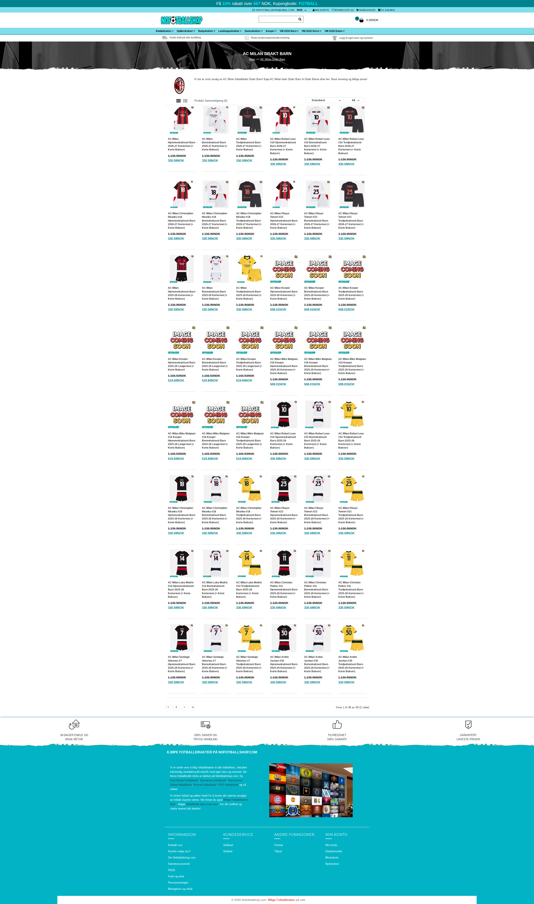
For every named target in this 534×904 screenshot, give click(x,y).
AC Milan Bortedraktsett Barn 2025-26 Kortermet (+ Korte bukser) (214, 293)
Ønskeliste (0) (344, 10)
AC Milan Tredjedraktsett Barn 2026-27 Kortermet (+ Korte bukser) (249, 144)
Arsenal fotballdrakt (205, 784)
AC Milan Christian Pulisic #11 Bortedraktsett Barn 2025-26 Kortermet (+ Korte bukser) (317, 589)
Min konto (322, 10)
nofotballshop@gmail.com (275, 10)
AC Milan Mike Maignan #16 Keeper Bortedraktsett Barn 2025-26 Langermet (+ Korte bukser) (215, 440)
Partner (278, 845)
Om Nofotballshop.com (182, 857)
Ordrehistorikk (333, 851)
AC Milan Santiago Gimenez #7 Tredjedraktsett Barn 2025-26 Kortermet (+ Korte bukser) (249, 664)
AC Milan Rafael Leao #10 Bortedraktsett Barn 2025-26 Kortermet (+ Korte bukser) (317, 440)
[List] (185, 100)
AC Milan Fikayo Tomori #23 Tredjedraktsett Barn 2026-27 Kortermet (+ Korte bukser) (351, 220)
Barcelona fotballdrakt (213, 780)
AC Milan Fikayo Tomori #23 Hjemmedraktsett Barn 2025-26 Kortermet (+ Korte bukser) (283, 515)
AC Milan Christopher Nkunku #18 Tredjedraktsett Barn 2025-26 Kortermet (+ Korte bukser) (249, 515)
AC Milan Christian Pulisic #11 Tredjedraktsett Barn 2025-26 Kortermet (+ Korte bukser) (351, 589)
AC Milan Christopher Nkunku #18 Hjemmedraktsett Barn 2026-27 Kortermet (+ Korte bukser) (181, 220)
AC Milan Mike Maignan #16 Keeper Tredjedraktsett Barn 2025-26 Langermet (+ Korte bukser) (250, 440)
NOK (300, 10)
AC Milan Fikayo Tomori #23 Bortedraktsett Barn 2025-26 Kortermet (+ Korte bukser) (317, 515)
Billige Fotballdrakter (281, 899)
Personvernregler (178, 882)
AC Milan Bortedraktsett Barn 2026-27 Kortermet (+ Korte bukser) (214, 144)
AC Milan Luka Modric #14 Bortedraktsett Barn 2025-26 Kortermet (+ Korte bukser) (215, 589)
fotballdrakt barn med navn (202, 804)
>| (193, 707)
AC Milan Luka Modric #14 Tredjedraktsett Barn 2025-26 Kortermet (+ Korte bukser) (249, 589)
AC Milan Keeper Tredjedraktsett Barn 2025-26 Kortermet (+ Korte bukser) (351, 293)
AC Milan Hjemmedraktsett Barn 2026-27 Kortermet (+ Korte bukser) (181, 144)
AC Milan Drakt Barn (272, 59)
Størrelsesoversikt (179, 863)
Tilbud (278, 851)
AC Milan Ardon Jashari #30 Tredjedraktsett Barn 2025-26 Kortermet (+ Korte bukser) (351, 664)
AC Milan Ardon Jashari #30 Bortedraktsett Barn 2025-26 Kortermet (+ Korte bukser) (317, 664)
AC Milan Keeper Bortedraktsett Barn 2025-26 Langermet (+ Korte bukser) (215, 364)
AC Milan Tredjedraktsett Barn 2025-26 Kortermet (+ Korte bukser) (249, 293)
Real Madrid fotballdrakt (184, 780)
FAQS (171, 870)
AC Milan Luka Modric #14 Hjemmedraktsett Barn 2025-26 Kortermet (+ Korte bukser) (181, 589)
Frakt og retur (176, 876)
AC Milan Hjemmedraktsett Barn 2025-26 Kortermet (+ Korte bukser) (181, 293)
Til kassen (388, 10)
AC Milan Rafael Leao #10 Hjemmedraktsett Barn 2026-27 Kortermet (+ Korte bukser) (283, 146)
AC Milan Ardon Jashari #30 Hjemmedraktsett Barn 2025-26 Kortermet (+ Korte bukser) (283, 664)
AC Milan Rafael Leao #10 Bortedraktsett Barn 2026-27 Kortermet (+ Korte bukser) (317, 146)
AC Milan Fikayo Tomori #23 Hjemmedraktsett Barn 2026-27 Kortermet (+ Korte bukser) (283, 220)
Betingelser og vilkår (180, 888)
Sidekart (228, 845)
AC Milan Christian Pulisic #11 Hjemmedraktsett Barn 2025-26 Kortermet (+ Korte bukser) (283, 589)
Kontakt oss (175, 845)
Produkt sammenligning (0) (210, 100)
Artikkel (227, 851)
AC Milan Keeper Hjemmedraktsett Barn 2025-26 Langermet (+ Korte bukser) (181, 364)
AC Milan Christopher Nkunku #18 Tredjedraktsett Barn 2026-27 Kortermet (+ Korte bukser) (249, 220)
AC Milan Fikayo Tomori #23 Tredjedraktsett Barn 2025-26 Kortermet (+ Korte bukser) (351, 515)
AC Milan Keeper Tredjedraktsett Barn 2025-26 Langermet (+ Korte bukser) (249, 364)
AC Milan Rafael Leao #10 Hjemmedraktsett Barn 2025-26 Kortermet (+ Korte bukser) (283, 440)
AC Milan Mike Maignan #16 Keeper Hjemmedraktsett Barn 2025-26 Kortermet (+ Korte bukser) (284, 366)
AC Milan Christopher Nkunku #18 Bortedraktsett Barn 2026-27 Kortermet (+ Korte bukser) (214, 220)
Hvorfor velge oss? (179, 851)
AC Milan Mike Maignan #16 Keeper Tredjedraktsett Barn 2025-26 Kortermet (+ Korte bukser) (352, 366)
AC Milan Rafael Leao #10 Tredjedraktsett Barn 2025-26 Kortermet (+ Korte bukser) (351, 440)
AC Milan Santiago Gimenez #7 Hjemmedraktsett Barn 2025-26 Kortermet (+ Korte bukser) (181, 664)
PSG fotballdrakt (228, 784)
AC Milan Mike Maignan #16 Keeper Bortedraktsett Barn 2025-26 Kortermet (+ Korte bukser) (318, 366)
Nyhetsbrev (332, 863)
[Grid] (178, 100)
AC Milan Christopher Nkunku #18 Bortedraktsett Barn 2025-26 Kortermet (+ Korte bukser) (214, 515)
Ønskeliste (331, 857)
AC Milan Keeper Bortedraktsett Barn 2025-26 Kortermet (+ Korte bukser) (317, 293)
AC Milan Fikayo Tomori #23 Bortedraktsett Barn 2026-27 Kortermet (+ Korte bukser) (317, 220)
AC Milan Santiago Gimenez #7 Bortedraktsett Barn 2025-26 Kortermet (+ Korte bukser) (214, 664)
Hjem (252, 59)
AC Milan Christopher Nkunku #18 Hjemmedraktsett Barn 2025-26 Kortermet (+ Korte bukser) (181, 515)
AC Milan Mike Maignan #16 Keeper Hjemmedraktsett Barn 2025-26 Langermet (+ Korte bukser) (181, 440)
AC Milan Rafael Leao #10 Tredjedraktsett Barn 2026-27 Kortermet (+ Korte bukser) (351, 146)
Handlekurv (367, 10)
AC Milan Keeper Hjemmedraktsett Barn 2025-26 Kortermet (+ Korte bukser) (283, 293)
